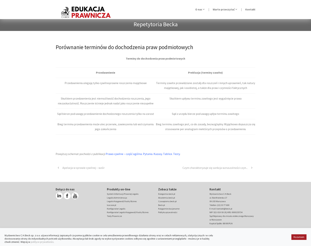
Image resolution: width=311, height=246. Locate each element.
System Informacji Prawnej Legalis (122, 194)
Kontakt (250, 9)
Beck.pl (161, 205)
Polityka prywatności (167, 212)
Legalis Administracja (117, 197)
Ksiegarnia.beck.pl (166, 194)
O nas (198, 9)
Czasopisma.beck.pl (167, 201)
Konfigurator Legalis (116, 208)
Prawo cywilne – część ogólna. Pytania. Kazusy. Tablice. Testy (143, 154)
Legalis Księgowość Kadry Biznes (122, 201)
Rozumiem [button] (299, 237)
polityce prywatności (42, 241)
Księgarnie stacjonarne (168, 208)
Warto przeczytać (224, 9)
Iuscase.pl (111, 205)
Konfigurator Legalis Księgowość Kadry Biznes (127, 212)
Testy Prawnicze (114, 216)
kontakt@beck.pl (224, 208)
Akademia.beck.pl (166, 197)
